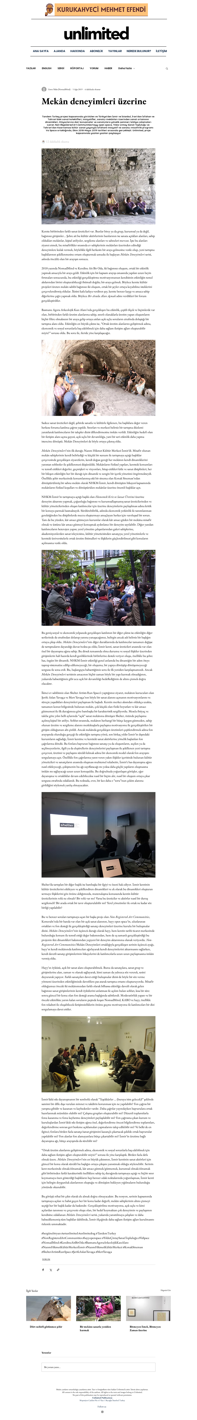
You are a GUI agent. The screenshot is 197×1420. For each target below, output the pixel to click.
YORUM (94, 68)
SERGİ (61, 68)
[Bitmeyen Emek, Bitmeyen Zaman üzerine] (148, 1308)
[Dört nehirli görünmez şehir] (48, 1308)
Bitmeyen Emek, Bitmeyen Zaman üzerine (145, 1328)
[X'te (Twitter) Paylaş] (50, 1269)
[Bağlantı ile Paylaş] (58, 1269)
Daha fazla (125, 68)
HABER (108, 68)
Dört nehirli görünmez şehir (46, 1326)
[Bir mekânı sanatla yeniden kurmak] (98, 1308)
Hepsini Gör (166, 1290)
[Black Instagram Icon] (102, 1411)
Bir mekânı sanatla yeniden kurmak (95, 1328)
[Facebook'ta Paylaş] (43, 1269)
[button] (115, 51)
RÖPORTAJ (77, 68)
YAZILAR (31, 68)
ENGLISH (46, 68)
